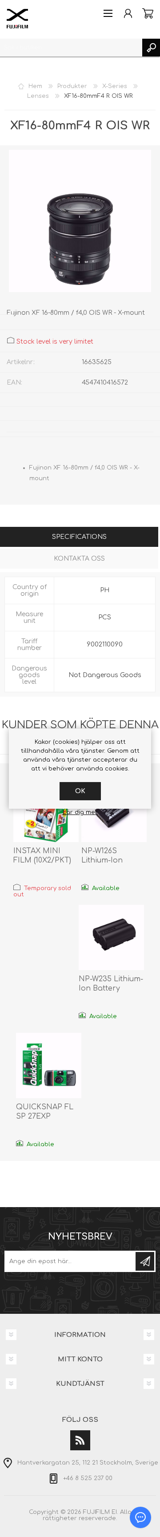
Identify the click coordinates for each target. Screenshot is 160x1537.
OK (80, 791)
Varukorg (148, 13)
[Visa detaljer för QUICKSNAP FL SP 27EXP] (48, 1065)
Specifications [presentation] (79, 537)
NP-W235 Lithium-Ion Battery (111, 983)
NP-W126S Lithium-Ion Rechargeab (104, 860)
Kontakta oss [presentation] (79, 558)
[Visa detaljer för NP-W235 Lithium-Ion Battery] (111, 937)
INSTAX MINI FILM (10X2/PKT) (42, 855)
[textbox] (71, 47)
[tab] (79, 538)
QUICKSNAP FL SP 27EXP (44, 1111)
